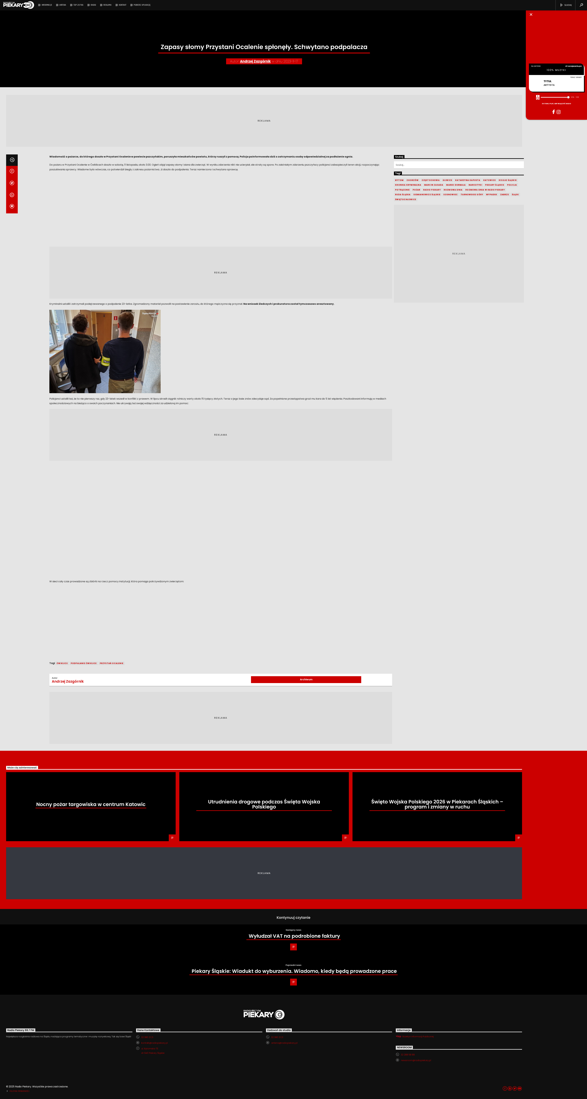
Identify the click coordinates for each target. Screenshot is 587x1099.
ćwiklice (62, 663)
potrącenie (402, 189)
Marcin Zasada (433, 185)
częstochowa (431, 180)
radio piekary (432, 189)
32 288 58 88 (408, 1054)
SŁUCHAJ (568, 5)
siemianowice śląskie (426, 194)
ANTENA (62, 5)
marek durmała (456, 185)
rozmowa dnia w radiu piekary (485, 189)
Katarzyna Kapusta (467, 180)
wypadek (491, 194)
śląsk (515, 194)
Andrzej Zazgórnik (255, 61)
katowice (489, 180)
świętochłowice (405, 199)
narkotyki (475, 185)
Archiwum (306, 679)
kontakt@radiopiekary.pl (154, 1042)
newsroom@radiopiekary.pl (416, 1060)
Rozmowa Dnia (453, 189)
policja (512, 185)
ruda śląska (402, 194)
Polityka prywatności (19, 1091)
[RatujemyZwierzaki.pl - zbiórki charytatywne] (72, 651)
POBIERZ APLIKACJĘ (142, 5)
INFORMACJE (47, 5)
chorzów (413, 180)
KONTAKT (122, 5)
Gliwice (447, 180)
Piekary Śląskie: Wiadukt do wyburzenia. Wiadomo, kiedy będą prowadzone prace (294, 971)
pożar (416, 189)
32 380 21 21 (147, 1037)
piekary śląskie (494, 185)
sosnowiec (450, 194)
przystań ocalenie (111, 663)
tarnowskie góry (472, 194)
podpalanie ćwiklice (84, 663)
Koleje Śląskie (508, 180)
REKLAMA (107, 5)
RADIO (93, 5)
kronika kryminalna (408, 185)
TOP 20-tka (78, 5)
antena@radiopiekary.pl (284, 1042)
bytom (399, 180)
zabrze (504, 194)
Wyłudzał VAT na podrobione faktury (294, 936)
